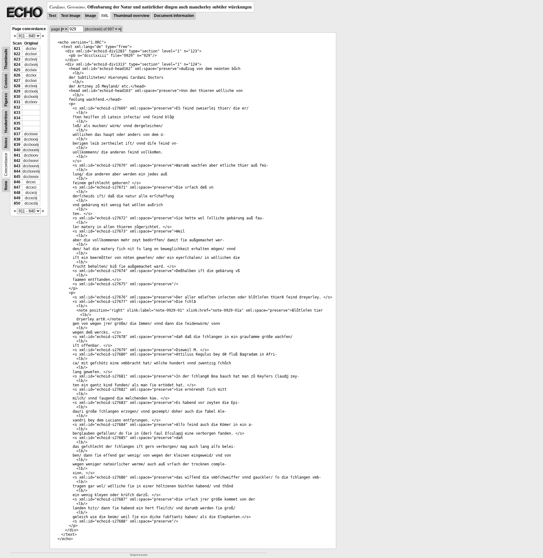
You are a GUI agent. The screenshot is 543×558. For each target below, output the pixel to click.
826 (17, 75)
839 (17, 144)
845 (17, 176)
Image (90, 15)
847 (17, 187)
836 (17, 128)
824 (17, 64)
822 (17, 54)
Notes (6, 142)
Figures (6, 99)
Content (6, 81)
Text (52, 15)
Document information (174, 15)
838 (17, 139)
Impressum (138, 554)
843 (17, 166)
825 (17, 70)
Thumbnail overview (131, 15)
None (6, 185)
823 (17, 59)
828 (17, 86)
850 (17, 203)
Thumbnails (6, 59)
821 (17, 48)
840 (17, 150)
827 (17, 80)
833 (17, 112)
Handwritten (6, 122)
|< (62, 29)
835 (17, 123)
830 (17, 96)
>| (119, 29)
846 (17, 182)
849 (17, 198)
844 (17, 171)
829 (17, 91)
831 (17, 102)
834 (17, 118)
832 (17, 107)
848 (17, 192)
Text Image (70, 15)
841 (17, 155)
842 (17, 160)
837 (17, 134)
